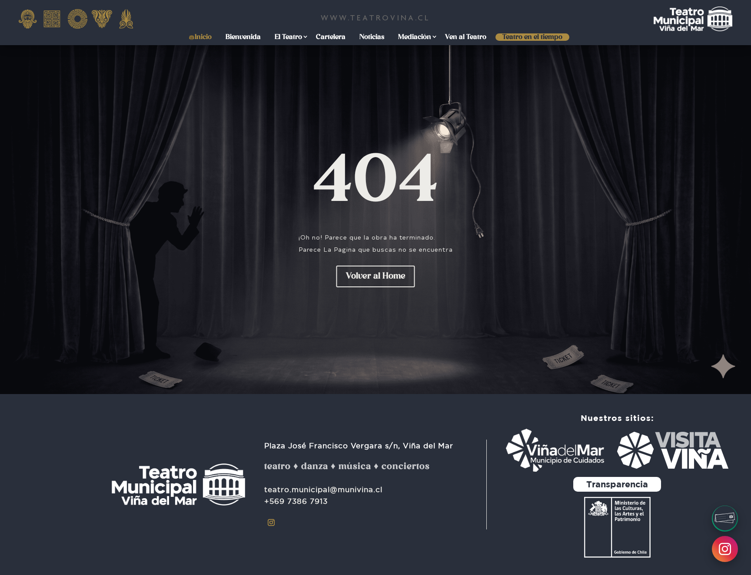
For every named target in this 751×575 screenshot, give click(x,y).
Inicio (203, 37)
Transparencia (617, 484)
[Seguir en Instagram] (271, 522)
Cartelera (331, 37)
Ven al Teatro (465, 37)
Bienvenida (243, 37)
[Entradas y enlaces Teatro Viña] (725, 519)
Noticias (371, 37)
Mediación (414, 37)
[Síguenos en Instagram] (725, 549)
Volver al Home (375, 276)
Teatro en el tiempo (532, 37)
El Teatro (288, 37)
